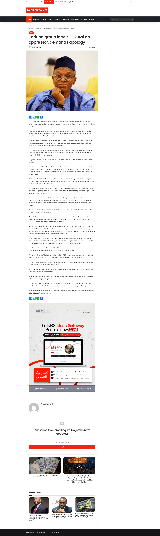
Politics (44, 19)
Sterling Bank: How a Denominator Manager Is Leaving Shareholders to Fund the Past (38, 517)
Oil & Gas (84, 19)
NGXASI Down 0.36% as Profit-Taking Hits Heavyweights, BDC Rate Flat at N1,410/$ (85, 515)
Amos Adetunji (36, 47)
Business (36, 19)
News (29, 19)
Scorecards (75, 19)
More (91, 19)
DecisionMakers (54, 532)
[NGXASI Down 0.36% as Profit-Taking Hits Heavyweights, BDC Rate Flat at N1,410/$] (85, 504)
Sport (50, 19)
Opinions (66, 19)
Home (32, 28)
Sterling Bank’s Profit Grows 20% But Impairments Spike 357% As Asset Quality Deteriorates (62, 516)
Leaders (57, 19)
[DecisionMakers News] (37, 10)
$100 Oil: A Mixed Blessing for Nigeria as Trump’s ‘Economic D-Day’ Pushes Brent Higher (80, 2)
